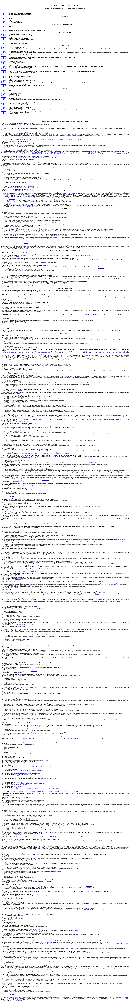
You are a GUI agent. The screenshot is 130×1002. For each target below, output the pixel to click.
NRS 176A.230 (52, 466)
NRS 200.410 (60, 152)
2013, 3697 (12, 672)
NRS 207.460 (3, 105)
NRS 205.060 (10, 154)
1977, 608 (11, 720)
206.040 (108, 352)
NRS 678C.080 (34, 671)
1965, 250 (29, 139)
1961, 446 (25, 139)
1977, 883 (11, 516)
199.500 (15, 152)
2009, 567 (77, 139)
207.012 (23, 190)
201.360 (24, 782)
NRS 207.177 (3, 43)
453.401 (42, 770)
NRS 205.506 (15, 784)
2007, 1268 (40, 157)
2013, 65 (26, 620)
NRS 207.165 (3, 29)
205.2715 (91, 352)
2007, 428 (11, 587)
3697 (65, 791)
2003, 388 (27, 157)
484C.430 (76, 154)
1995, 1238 (12, 206)
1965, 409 (11, 579)
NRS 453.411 (72, 134)
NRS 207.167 (3, 30)
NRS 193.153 (3, 152)
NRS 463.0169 (45, 480)
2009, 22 (44, 157)
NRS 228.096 (63, 846)
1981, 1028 (17, 720)
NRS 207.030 (3, 18)
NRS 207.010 (3, 10)
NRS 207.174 (3, 39)
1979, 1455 (30, 373)
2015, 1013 (16, 546)
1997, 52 (34, 643)
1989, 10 (21, 643)
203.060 (36, 352)
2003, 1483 (26, 206)
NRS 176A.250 (121, 539)
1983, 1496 (12, 795)
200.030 (19, 152)
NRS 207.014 (3, 13)
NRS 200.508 (35, 153)
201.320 (20, 782)
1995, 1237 (12, 157)
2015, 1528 (12, 496)
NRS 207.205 (3, 58)
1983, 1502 (12, 949)
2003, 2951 (44, 791)
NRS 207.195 (3, 52)
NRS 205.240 (86, 352)
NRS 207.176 (3, 42)
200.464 (103, 152)
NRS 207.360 (3, 91)
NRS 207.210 (3, 59)
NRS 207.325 (3, 80)
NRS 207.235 (3, 65)
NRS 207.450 (3, 104)
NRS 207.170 (3, 34)
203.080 (40, 352)
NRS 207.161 (3, 26)
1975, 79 (20, 571)
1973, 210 (11, 300)
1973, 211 (11, 312)
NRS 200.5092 (30, 186)
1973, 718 (11, 256)
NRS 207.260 (3, 67)
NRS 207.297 (3, 75)
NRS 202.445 (15, 786)
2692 (30, 720)
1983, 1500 (12, 972)
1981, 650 (11, 286)
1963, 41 (11, 571)
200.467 (111, 152)
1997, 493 (29, 791)
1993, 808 (59, 235)
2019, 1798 (26, 421)
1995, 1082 (30, 239)
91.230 (19, 783)
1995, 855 (11, 187)
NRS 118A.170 (86, 452)
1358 (67, 139)
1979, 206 (26, 239)
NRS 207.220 (3, 61)
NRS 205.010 (126, 153)
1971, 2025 (39, 235)
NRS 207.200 (3, 54)
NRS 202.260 (15, 773)
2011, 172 (34, 720)
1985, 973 (11, 851)
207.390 (75, 738)
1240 (20, 421)
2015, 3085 (17, 672)
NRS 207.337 (3, 84)
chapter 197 (31, 766)
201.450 (55, 153)
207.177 (49, 290)
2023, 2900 (80, 791)
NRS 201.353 (116, 456)
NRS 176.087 (93, 462)
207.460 (126, 943)
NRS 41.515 (29, 489)
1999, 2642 (34, 791)
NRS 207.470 (3, 107)
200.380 (36, 152)
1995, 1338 (17, 187)
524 (20, 206)
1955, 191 (10, 292)
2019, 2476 (57, 453)
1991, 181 (11, 421)
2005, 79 (48, 791)
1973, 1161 (12, 647)
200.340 (27, 152)
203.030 (31, 352)
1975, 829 (17, 643)
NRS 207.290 (3, 72)
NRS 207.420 (3, 100)
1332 (23, 421)
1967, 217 (33, 139)
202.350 (25, 773)
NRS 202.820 (92, 153)
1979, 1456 (25, 571)
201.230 (50, 153)
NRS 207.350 (3, 90)
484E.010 (81, 154)
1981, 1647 (49, 139)
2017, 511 (68, 791)
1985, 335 (21, 624)
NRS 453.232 (15, 770)
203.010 (23, 352)
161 (26, 791)
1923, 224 (16, 235)
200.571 (15, 352)
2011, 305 (11, 481)
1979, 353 (49, 235)
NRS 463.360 (24, 774)
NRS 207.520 (3, 113)
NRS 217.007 (109, 996)
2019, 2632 (73, 791)
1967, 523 (16, 571)
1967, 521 (26, 347)
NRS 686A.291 (43, 783)
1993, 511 (17, 361)
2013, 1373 (36, 206)
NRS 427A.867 (114, 584)
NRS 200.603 (28, 424)
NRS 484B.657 (33, 744)
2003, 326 (17, 256)
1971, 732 (11, 624)
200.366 (31, 152)
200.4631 (99, 152)
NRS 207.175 (3, 40)
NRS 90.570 (14, 783)
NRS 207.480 (3, 108)
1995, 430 (17, 421)
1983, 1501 (12, 946)
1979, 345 (11, 604)
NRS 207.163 (3, 27)
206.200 (121, 352)
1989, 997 (39, 453)
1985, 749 (53, 235)
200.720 (46, 153)
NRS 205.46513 (38, 761)
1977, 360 (44, 139)
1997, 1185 (17, 157)
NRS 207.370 (3, 93)
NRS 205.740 (46, 758)
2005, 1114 (31, 187)
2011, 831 (17, 587)
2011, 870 (22, 620)
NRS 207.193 (3, 51)
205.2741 (100, 352)
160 (20, 791)
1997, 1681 (12, 390)
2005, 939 (21, 579)
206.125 (112, 352)
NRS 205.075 (30, 154)
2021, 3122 (22, 481)
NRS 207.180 (3, 47)
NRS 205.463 (44, 760)
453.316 (20, 770)
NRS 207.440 (3, 103)
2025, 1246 (67, 453)
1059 (36, 157)
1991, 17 (11, 546)
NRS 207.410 (3, 98)
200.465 (107, 152)
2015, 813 (40, 187)
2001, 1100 (39, 791)
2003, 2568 (27, 187)
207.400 (35, 154)
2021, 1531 (30, 361)
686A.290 (24, 783)
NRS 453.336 (64, 134)
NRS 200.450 (74, 152)
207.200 (29, 354)
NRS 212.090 (54, 154)
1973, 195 (17, 624)
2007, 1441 (31, 206)
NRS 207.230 (3, 63)
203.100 (48, 352)
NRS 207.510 (3, 112)
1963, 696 (30, 235)
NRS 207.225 (3, 62)
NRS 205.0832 (62, 352)
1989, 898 (11, 361)
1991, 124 (23, 791)
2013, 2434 (61, 791)
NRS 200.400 (54, 152)
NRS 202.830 (120, 153)
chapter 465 (30, 774)
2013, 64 (25, 361)
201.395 (29, 782)
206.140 (116, 352)
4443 (77, 791)
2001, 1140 (22, 157)
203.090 (44, 352)
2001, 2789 (34, 571)
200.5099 (11, 352)
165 (34, 157)
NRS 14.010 (8, 953)
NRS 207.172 (3, 37)
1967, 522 (26, 373)
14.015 (14, 953)
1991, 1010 (30, 347)
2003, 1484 (22, 390)
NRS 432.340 (65, 584)
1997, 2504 (35, 347)
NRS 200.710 (41, 153)
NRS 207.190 (3, 50)
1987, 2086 (34, 453)
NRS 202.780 (71, 153)
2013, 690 (36, 187)
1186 (22, 206)
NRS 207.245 (3, 66)
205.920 (20, 784)
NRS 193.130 (62, 410)
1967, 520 (42, 292)
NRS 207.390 (3, 95)
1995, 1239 (35, 373)
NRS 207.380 (3, 94)
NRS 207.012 (3, 12)
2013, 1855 (48, 157)
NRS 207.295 (3, 73)
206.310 (125, 352)
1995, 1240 (30, 571)
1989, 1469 (17, 851)
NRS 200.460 (87, 152)
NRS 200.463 (93, 152)
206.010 (104, 352)
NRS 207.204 (3, 57)
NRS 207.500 (3, 111)
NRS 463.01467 (120, 419)
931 (56, 235)
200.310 (23, 152)
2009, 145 (22, 834)
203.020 (27, 352)
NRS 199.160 (10, 152)
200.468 (115, 152)
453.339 (25, 770)
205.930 (25, 784)
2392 (69, 139)
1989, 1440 (22, 720)
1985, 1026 (54, 139)
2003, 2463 (17, 734)
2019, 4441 (82, 139)
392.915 (38, 354)
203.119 (56, 352)
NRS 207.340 (3, 85)
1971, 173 (40, 139)
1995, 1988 (17, 620)
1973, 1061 (44, 235)
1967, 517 (35, 235)
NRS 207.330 (3, 81)
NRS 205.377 (15, 787)
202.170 (59, 153)
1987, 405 (11, 734)
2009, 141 (52, 453)
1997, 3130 (12, 524)
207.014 (32, 124)
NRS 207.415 (3, 99)
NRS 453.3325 (61, 154)
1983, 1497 (12, 843)
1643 (57, 139)
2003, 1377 (39, 571)
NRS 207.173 (3, 38)
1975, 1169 (30, 453)
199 (36, 766)
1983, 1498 (12, 911)
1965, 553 (11, 595)
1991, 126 (11, 655)
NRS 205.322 (27, 757)
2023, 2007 (62, 453)
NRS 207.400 (3, 97)
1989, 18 (17, 791)
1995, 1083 (26, 248)
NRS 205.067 (23, 154)
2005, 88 (31, 157)
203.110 (52, 352)
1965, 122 (37, 292)
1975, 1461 (12, 660)
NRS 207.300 (3, 76)
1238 (64, 139)
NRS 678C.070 (30, 669)
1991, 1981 (12, 620)
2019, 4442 (53, 157)
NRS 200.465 (56, 788)
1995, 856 (61, 139)
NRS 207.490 (3, 109)
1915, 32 (12, 235)
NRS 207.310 (3, 77)
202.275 (20, 773)
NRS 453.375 (36, 770)
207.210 (33, 354)
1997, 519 (17, 206)
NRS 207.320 (3, 79)
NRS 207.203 (3, 56)
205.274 (95, 352)
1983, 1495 (12, 740)
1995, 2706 (21, 361)
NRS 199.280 (15, 762)
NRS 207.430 (3, 102)
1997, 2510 (17, 390)
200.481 (6, 352)
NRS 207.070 (3, 22)
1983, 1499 (12, 892)
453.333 (66, 154)
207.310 (38, 606)
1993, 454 (22, 1000)
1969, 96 (25, 453)
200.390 (40, 152)
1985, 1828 (17, 1000)
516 (36, 139)
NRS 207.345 (3, 86)
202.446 (21, 786)
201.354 (123, 456)
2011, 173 (57, 791)
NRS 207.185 (3, 48)
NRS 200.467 (31, 790)
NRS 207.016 (3, 14)
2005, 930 (44, 453)
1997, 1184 (73, 139)
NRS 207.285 (3, 71)
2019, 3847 (22, 672)
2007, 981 (48, 453)
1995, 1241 (27, 720)
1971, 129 (46, 292)
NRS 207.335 (3, 82)
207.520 (29, 738)
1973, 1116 (12, 504)
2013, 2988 (64, 235)
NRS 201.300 (15, 782)
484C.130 (71, 154)
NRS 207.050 (3, 21)
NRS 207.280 (3, 70)
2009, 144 (52, 791)
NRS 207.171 (3, 35)
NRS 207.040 (3, 20)
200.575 (19, 352)
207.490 (72, 948)
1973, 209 (51, 292)
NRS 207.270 (3, 68)
